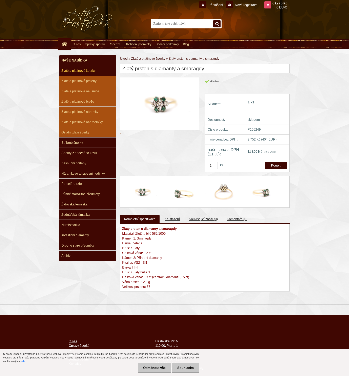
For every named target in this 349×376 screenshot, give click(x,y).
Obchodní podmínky (138, 44)
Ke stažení (172, 219)
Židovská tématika (74, 204)
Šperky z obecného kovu (79, 153)
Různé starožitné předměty (80, 194)
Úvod (124, 58)
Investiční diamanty (75, 235)
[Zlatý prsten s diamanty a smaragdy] (142, 180)
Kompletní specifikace (140, 219)
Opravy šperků (95, 44)
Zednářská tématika (75, 214)
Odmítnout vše (154, 368)
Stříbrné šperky (72, 142)
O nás (77, 44)
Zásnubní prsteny (73, 163)
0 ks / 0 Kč (279, 3)
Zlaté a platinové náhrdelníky (82, 122)
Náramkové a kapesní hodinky (83, 173)
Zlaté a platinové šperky (78, 70)
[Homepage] (66, 44)
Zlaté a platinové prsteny (79, 81)
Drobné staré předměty (77, 245)
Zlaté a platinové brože (77, 101)
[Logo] (87, 19)
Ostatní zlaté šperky (75, 132)
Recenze (115, 44)
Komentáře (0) (237, 219)
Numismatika (70, 225)
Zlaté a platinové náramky (79, 112)
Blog (186, 44)
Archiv (65, 255)
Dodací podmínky (167, 44)
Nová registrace (246, 5)
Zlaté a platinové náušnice (80, 91)
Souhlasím (185, 368)
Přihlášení (216, 5)
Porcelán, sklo (71, 183)
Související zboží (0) (203, 219)
